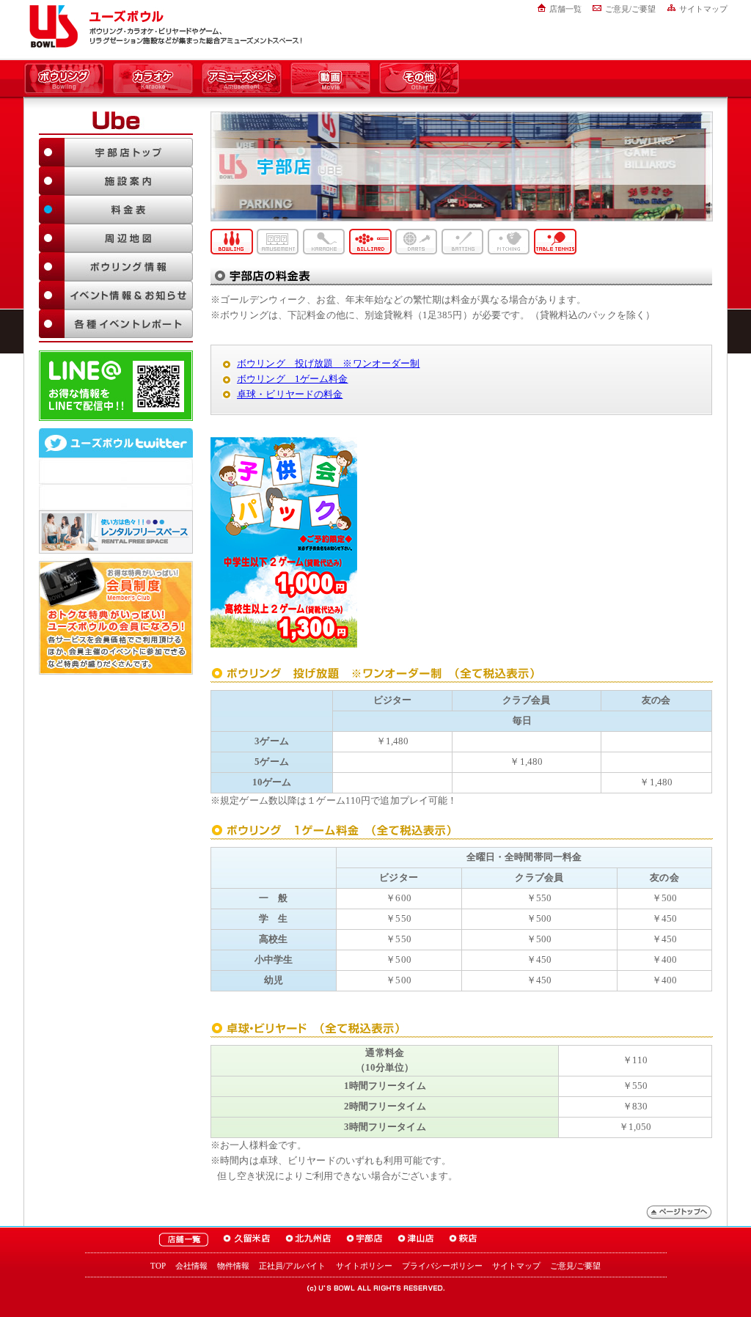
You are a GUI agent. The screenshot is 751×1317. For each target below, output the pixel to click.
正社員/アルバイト (292, 1265)
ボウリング (64, 79)
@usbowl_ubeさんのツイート (116, 497)
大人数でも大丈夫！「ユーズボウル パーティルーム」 (116, 532)
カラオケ (153, 79)
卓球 (555, 241)
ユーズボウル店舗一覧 (183, 1240)
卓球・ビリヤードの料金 (289, 394)
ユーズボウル (50, 26)
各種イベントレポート (116, 323)
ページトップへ (679, 1212)
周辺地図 (116, 238)
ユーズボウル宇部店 (364, 1240)
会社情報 (191, 1265)
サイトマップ (703, 8)
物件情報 (233, 1265)
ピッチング (509, 241)
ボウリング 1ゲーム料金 (292, 378)
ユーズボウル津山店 (416, 1240)
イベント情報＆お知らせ (116, 295)
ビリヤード (370, 241)
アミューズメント (241, 79)
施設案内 (116, 180)
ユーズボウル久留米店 (247, 1240)
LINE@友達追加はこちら (116, 386)
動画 (330, 79)
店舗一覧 (565, 8)
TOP (158, 1265)
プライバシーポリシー (442, 1265)
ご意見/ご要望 (630, 8)
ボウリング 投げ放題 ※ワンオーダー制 (328, 363)
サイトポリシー (364, 1265)
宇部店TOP (116, 152)
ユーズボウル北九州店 (308, 1240)
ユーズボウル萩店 (463, 1240)
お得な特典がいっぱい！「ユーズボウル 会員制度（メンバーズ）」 (116, 616)
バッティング (463, 241)
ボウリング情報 (116, 266)
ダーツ (416, 241)
